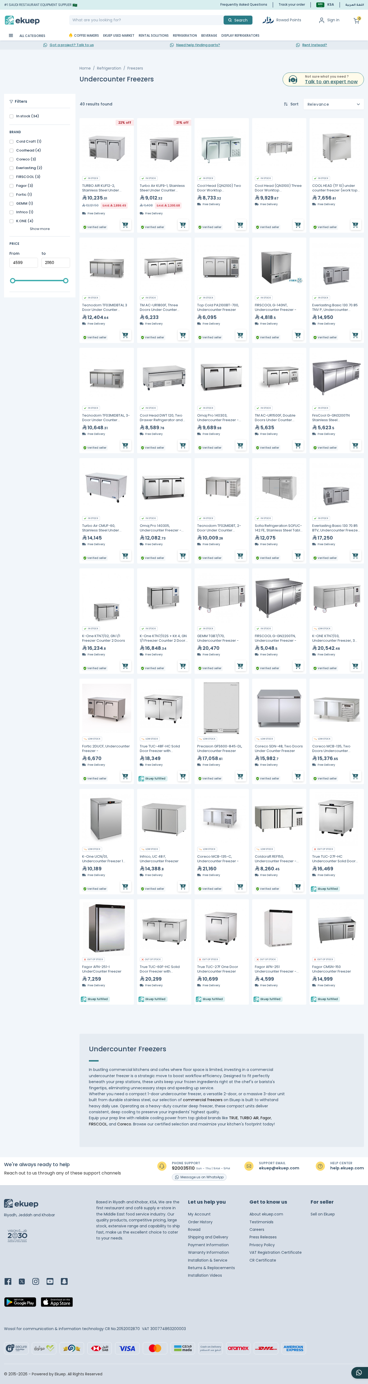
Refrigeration (109, 68)
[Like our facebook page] (11, 1281)
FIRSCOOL (98, 1124)
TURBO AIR (249, 1118)
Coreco (124, 1124)
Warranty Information (208, 1252)
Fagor (266, 1118)
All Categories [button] (32, 35)
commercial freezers (203, 1100)
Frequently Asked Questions (243, 4)
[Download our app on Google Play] (20, 1303)
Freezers (135, 68)
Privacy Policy (262, 1245)
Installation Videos (205, 1275)
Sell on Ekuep (323, 1214)
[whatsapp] (359, 1373)
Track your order (292, 4)
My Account (199, 1214)
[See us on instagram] (39, 1281)
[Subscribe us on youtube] (53, 1281)
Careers (256, 1229)
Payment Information (208, 1245)
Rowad (194, 1229)
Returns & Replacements (211, 1267)
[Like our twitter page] (25, 1281)
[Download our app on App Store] (57, 1303)
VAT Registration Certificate (275, 1252)
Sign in (333, 20)
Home (85, 68)
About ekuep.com (266, 1214)
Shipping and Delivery (208, 1237)
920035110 (183, 1168)
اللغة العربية (354, 5)
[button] (325, 4)
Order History (200, 1222)
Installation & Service (207, 1260)
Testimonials (261, 1222)
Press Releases (263, 1237)
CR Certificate (262, 1260)
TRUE (233, 1118)
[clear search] (221, 20)
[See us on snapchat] (67, 1281)
